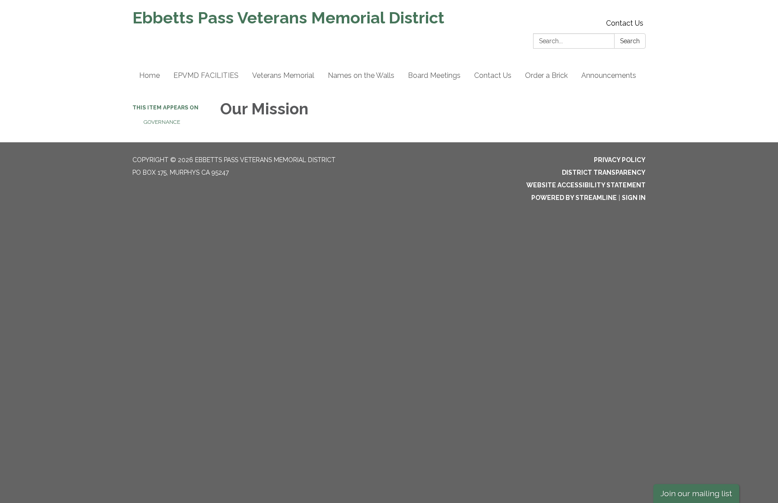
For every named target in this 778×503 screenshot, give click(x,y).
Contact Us (624, 23)
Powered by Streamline (574, 197)
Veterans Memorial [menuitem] (283, 75)
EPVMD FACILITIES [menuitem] (206, 75)
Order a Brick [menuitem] (546, 75)
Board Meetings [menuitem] (434, 75)
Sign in (634, 197)
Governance (162, 122)
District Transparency (604, 172)
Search (630, 41)
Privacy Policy (620, 159)
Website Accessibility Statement (586, 185)
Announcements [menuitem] (608, 75)
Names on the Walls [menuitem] (361, 75)
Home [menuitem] (149, 75)
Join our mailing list (696, 493)
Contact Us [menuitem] (492, 75)
